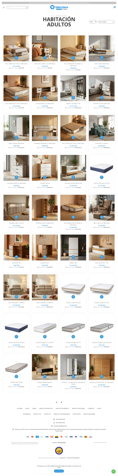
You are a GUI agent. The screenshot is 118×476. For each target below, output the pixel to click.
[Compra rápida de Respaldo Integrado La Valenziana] (45, 137)
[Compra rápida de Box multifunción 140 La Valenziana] (16, 97)
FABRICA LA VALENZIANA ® (62, 414)
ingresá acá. (63, 457)
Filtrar (91, 21)
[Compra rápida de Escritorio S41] (45, 257)
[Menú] (4, 7)
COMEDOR (91, 408)
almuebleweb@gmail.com (60, 426)
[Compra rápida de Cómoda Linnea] (45, 177)
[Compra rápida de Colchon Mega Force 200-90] (45, 336)
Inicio (52, 16)
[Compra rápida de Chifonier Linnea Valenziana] (101, 97)
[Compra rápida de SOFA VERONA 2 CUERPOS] (45, 297)
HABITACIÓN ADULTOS (46, 408)
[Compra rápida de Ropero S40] (73, 257)
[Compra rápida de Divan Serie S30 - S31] (101, 257)
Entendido (59, 471)
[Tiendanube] (59, 443)
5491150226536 (60, 419)
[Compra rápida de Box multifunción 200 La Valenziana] (73, 137)
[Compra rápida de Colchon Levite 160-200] (73, 297)
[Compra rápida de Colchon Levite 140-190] (101, 297)
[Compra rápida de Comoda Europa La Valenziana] (16, 177)
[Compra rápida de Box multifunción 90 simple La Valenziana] (73, 58)
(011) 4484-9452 (60, 422)
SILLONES (19, 408)
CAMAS (34, 408)
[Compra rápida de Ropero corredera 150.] (73, 97)
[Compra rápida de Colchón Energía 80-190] (73, 336)
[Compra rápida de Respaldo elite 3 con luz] (16, 217)
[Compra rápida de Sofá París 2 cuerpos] (101, 137)
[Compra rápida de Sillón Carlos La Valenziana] (101, 217)
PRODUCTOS (37, 414)
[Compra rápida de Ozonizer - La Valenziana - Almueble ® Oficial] (73, 376)
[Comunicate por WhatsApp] (113, 471)
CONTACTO (47, 414)
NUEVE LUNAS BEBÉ (89, 414)
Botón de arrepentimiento (73, 457)
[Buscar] (27, 8)
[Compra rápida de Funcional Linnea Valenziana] (73, 177)
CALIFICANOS (77, 414)
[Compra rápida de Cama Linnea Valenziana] (101, 58)
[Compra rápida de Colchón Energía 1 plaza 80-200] (101, 336)
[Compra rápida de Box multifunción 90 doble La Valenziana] (73, 217)
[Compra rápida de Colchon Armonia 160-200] (101, 177)
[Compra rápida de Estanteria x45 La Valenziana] (45, 217)
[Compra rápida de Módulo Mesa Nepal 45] (45, 376)
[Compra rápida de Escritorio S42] (16, 257)
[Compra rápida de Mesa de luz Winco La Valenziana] (45, 58)
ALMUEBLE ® (26, 414)
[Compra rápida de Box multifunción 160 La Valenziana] (16, 58)
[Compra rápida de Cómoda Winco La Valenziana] (45, 97)
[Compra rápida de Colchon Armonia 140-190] (16, 336)
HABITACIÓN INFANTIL (62, 408)
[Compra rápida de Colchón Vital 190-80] (16, 376)
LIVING (99, 408)
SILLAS (27, 408)
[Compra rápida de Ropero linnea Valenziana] (16, 137)
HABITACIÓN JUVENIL (78, 408)
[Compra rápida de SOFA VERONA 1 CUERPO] (16, 297)
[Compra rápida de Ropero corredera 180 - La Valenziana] (101, 376)
